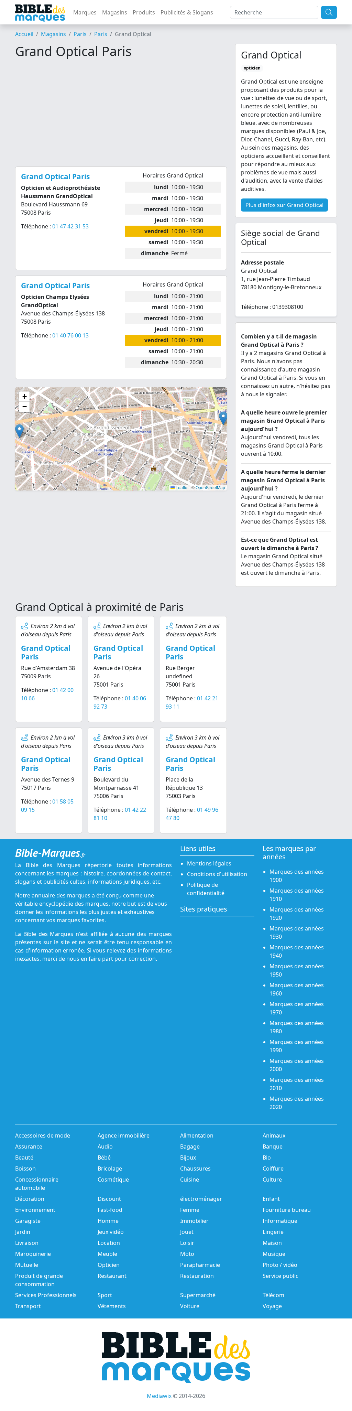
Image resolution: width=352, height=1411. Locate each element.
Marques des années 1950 (297, 970)
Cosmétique (113, 1179)
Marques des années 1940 (297, 951)
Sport (105, 1295)
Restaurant (112, 1276)
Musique (274, 1254)
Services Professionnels (46, 1295)
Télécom (273, 1295)
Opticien (109, 1265)
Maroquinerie (33, 1254)
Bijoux (188, 1157)
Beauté (24, 1157)
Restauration (197, 1276)
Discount (109, 1199)
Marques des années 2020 (297, 1103)
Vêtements (112, 1306)
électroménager (201, 1199)
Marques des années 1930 (297, 932)
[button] (223, 418)
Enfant (271, 1199)
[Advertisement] (121, 113)
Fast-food (110, 1210)
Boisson (25, 1168)
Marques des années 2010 (297, 1084)
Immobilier (194, 1221)
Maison (272, 1243)
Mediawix (159, 1396)
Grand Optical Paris (45, 652)
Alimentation (196, 1135)
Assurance (28, 1146)
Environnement (35, 1210)
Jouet (187, 1232)
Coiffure (273, 1168)
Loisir (187, 1243)
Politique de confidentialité (205, 889)
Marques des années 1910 (297, 895)
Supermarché (198, 1295)
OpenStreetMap (210, 487)
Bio (267, 1157)
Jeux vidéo (111, 1232)
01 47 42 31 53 (70, 226)
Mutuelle (26, 1265)
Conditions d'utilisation (217, 874)
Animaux (274, 1135)
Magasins (114, 12)
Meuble (107, 1254)
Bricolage (110, 1168)
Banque (273, 1146)
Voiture (189, 1306)
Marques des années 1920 (297, 914)
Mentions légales (209, 863)
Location (109, 1243)
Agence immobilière (124, 1135)
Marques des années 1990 (297, 1046)
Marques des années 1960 (297, 989)
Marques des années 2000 (297, 1065)
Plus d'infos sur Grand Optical (284, 205)
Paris (80, 34)
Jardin (22, 1232)
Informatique (280, 1221)
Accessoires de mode (42, 1135)
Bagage (190, 1146)
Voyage (272, 1306)
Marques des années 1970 (297, 1008)
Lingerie (273, 1232)
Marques (85, 12)
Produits (144, 12)
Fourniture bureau (287, 1210)
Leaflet (181, 487)
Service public (280, 1276)
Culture (272, 1179)
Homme (108, 1221)
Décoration (29, 1199)
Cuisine (189, 1179)
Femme (189, 1210)
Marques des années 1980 (297, 1027)
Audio (105, 1146)
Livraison (26, 1243)
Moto (187, 1254)
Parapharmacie (200, 1265)
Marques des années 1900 (297, 876)
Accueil (24, 34)
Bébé (104, 1157)
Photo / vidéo (280, 1265)
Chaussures (195, 1168)
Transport (28, 1306)
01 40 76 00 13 (70, 335)
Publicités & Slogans (187, 12)
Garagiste (28, 1221)
